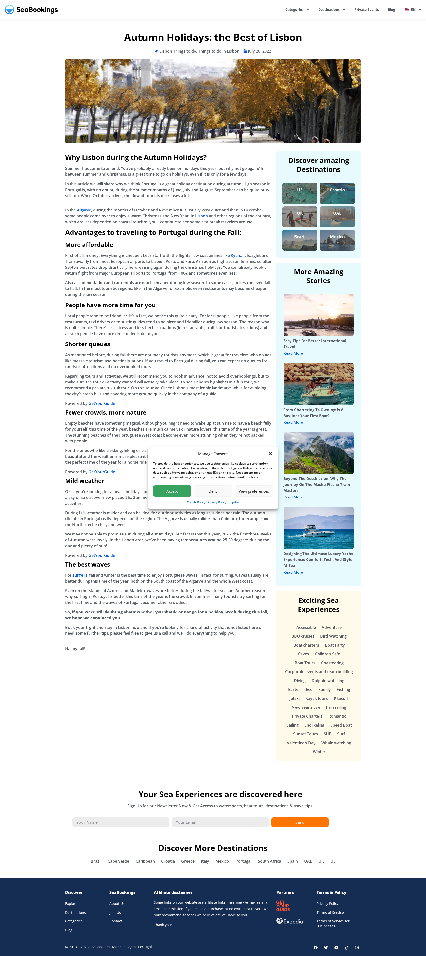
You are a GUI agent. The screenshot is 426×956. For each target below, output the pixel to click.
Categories (294, 9)
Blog (391, 9)
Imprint (234, 502)
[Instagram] (357, 948)
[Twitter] (326, 948)
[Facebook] (316, 948)
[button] (270, 453)
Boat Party (335, 645)
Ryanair (238, 255)
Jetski (294, 698)
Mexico (337, 236)
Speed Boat (341, 725)
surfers (79, 575)
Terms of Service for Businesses (333, 923)
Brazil (300, 236)
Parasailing (336, 707)
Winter (319, 751)
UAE (337, 213)
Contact (115, 921)
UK (300, 213)
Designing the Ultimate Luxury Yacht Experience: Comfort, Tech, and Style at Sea (318, 559)
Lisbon (201, 216)
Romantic (337, 716)
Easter (294, 689)
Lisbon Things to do (178, 51)
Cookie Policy (196, 502)
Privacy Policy (217, 502)
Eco (309, 689)
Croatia (337, 189)
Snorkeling (314, 725)
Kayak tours (316, 698)
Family (325, 689)
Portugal (243, 861)
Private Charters (307, 716)
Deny (213, 491)
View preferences (254, 491)
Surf (341, 734)
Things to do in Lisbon (218, 51)
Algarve (84, 210)
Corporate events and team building (319, 671)
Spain (292, 861)
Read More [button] (293, 353)
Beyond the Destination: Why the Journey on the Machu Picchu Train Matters (317, 484)
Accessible (306, 627)
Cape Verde (118, 861)
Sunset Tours (305, 734)
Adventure (332, 627)
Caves (303, 654)
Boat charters (306, 645)
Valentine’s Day (301, 743)
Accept (172, 491)
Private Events (367, 9)
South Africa (269, 861)
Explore (71, 903)
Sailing (292, 725)
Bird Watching (333, 636)
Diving (300, 680)
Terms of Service (330, 912)
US (299, 189)
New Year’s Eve (306, 707)
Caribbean (145, 861)
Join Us (115, 912)
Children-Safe (327, 654)
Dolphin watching (328, 680)
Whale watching (336, 743)
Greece (188, 861)
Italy (205, 861)
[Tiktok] (347, 948)
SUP (327, 734)
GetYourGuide (102, 403)
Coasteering (332, 663)
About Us (116, 903)
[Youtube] (336, 948)
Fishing (343, 689)
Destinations (329, 9)
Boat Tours (305, 663)
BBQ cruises (302, 636)
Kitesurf (341, 698)
